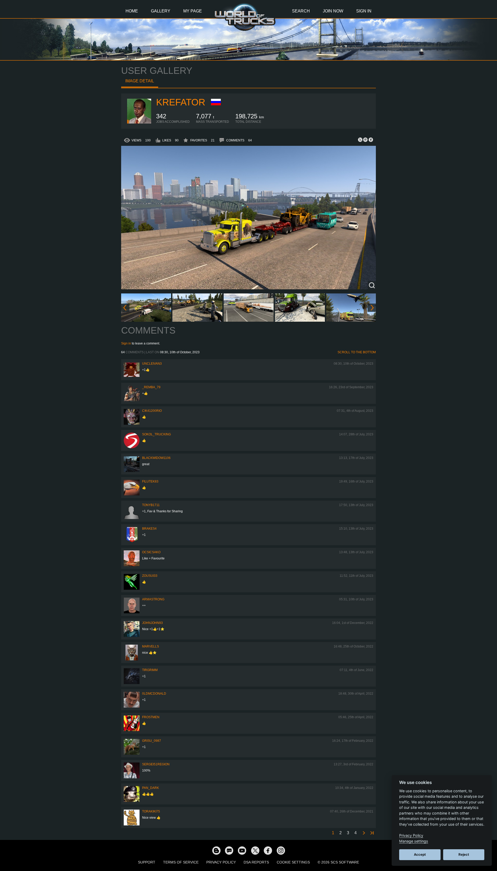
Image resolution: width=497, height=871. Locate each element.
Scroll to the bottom (357, 352)
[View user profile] (138, 122)
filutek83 (150, 481)
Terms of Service (181, 862)
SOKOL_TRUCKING (156, 434)
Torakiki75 (151, 811)
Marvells (150, 646)
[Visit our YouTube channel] (242, 850)
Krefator (180, 102)
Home (132, 11)
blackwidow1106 (156, 458)
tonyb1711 (151, 505)
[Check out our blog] (216, 850)
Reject (463, 854)
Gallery (160, 11)
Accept (420, 854)
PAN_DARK (150, 788)
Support (146, 862)
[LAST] (372, 833)
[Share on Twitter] (360, 139)
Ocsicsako (151, 552)
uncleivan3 (152, 363)
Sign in (126, 343)
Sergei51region (156, 764)
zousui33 (149, 576)
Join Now (333, 11)
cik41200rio (152, 411)
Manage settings (413, 841)
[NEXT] (363, 833)
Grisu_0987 (151, 741)
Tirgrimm (150, 670)
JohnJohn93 (152, 623)
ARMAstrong (153, 599)
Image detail (139, 81)
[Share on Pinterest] (365, 139)
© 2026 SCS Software (338, 862)
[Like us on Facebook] (268, 850)
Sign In (363, 11)
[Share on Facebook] (370, 139)
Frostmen (150, 717)
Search (301, 11)
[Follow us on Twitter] (255, 850)
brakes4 (149, 528)
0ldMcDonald (154, 693)
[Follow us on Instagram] (281, 850)
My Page (192, 11)
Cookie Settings (293, 862)
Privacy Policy (221, 862)
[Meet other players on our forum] (229, 850)
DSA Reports (256, 862)
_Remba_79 (151, 387)
